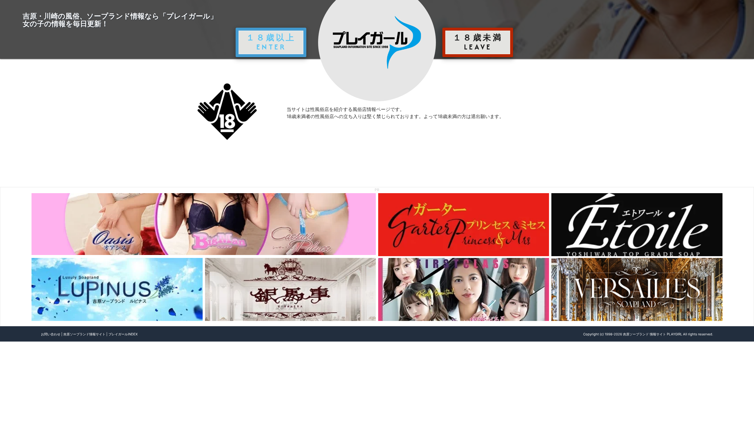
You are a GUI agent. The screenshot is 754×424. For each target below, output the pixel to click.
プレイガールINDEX (123, 334)
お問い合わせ (50, 334)
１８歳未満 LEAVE (477, 42)
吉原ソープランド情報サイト (84, 334)
